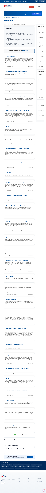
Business (33, 466)
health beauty (28, 466)
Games (26, 1)
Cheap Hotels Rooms (10, 172)
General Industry (4, 464)
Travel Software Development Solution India (14, 344)
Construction (11, 466)
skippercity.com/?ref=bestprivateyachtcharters (13, 323)
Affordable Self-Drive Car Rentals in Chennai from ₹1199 (17, 285)
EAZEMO (8, 126)
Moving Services (17, 468)
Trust (28, 481)
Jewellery (20, 466)
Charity (38, 479)
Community (39, 478)
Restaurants (26, 468)
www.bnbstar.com (9, 200)
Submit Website (8, 1)
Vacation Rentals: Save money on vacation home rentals (17, 71)
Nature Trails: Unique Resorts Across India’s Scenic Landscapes (18, 221)
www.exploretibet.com (10, 255)
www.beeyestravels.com (10, 405)
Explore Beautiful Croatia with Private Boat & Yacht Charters (17, 311)
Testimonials (19, 1)
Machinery (12, 468)
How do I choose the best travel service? (11, 445)
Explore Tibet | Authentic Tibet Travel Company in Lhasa (17, 248)
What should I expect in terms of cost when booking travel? (14, 448)
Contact (29, 479)
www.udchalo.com (9, 190)
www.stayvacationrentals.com (11, 373)
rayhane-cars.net (9, 363)
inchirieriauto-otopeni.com (10, 66)
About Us (29, 478)
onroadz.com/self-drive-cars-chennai (12, 294)
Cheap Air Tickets (9, 276)
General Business (9, 464)
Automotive (7, 466)
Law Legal (31, 468)
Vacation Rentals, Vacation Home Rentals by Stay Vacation (17, 368)
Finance (16, 466)
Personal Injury (3, 468)
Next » (26, 434)
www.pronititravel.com (10, 420)
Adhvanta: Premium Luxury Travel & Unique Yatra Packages (17, 110)
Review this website (30, 66)
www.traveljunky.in (9, 339)
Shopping (22, 468)
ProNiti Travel (9, 410)
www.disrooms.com (9, 177)
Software (24, 466)
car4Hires (8, 81)
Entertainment (35, 468)
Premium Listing (25, 50)
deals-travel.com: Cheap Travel (12, 425)
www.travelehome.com (10, 76)
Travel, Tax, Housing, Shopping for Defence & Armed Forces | (18, 182)
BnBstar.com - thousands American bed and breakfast (16, 195)
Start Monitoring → (36, 13)
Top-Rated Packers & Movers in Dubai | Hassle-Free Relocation (18, 260)
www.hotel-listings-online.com (11, 143)
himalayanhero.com (10, 395)
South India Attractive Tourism (12, 237)
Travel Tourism (14, 17)
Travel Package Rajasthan (11, 299)
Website (7, 355)
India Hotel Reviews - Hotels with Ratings (14, 162)
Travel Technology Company (11, 378)
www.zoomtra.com (9, 280)
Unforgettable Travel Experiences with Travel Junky (16, 328)
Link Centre (8, 17)
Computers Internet (34, 464)
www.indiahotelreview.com (10, 167)
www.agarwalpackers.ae (10, 271)
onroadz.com (9, 216)
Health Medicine (28, 464)
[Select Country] (5, 17)
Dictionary (23, 1)
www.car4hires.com (9, 91)
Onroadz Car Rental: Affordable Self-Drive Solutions (16, 205)
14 (22, 434)
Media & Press (39, 481)
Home (2, 1)
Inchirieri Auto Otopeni (10, 56)
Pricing (19, 481)
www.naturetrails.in (9, 232)
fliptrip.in (8, 105)
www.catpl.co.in (9, 350)
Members (16, 1)
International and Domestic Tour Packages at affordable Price (18, 96)
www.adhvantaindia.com (10, 121)
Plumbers (8, 468)
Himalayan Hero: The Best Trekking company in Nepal (16, 390)
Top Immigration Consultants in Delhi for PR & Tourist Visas (17, 148)
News (4, 1)
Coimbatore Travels (10, 400)
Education (3, 466)
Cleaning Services (22, 464)
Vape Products (37, 466)
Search (32, 6)
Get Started (12, 1)
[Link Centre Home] (9, 6)
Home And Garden (15, 464)
